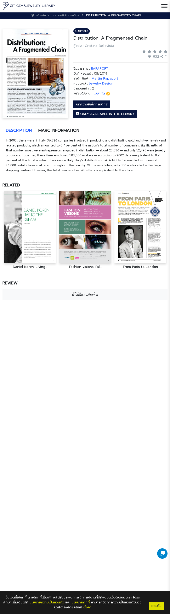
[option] (30, 230)
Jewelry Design (101, 83)
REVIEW (10, 282)
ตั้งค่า (87, 607)
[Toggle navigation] (164, 6)
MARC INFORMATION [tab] (58, 130)
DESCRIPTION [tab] (19, 130)
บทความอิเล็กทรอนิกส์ (92, 104)
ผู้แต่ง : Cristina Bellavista (93, 45)
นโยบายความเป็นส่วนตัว (46, 602)
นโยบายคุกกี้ (81, 602)
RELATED (11, 185)
